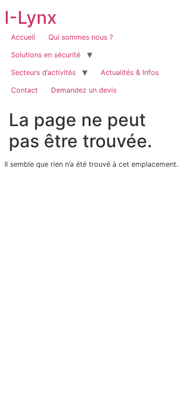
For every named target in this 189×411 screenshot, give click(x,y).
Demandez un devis (83, 90)
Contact (24, 90)
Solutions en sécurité (45, 54)
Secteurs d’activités (43, 72)
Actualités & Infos (130, 72)
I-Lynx (30, 17)
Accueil (23, 37)
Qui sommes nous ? (80, 37)
